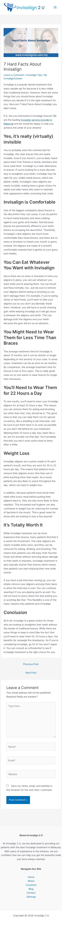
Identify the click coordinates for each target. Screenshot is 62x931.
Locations (31, 885)
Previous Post (31, 664)
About (31, 881)
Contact (31, 892)
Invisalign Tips (34, 75)
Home (31, 877)
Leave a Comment (14, 75)
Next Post (30, 672)
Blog (31, 889)
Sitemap (31, 896)
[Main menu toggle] (55, 7)
